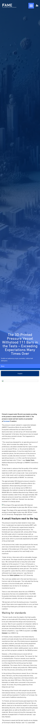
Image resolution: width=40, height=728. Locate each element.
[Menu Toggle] (31, 5)
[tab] (20, 373)
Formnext (6, 421)
